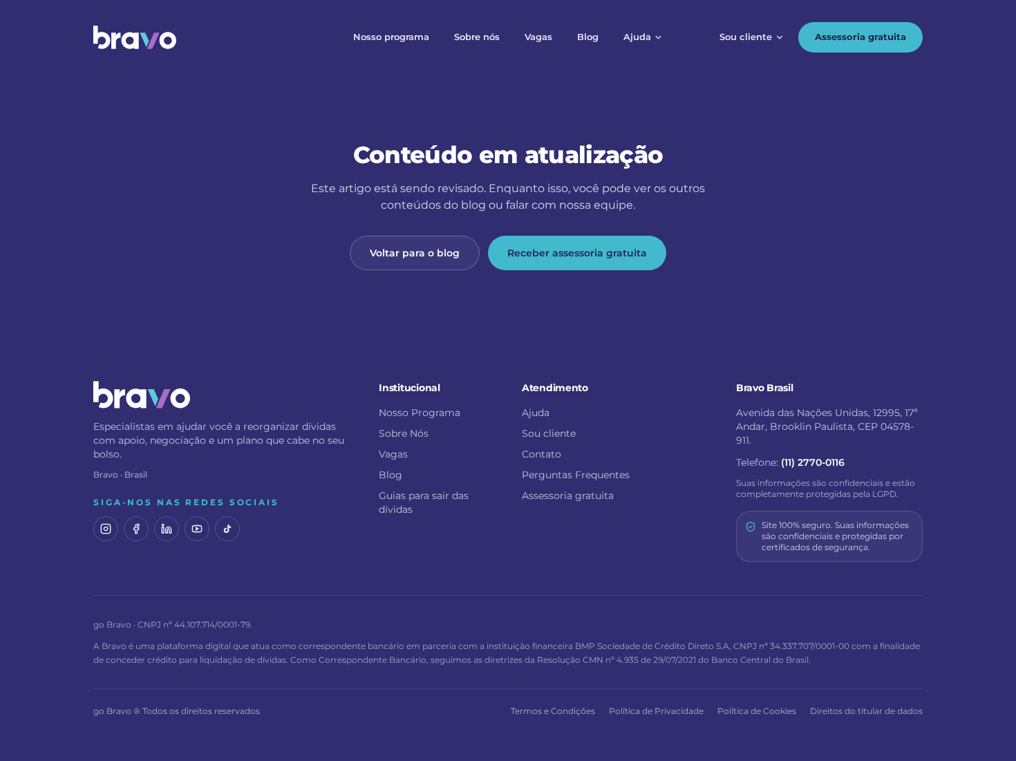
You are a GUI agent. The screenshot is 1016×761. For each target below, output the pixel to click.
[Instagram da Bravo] (105, 528)
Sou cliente (745, 36)
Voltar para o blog (415, 253)
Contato (541, 454)
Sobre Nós (404, 433)
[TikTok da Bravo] (227, 528)
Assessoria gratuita (860, 36)
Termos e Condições (553, 711)
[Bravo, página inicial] (134, 37)
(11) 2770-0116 (813, 462)
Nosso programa (391, 36)
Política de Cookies (756, 711)
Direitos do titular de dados (866, 711)
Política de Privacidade (656, 711)
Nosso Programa (419, 412)
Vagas (538, 36)
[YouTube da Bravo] (197, 528)
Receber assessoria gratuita (577, 253)
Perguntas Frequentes (576, 475)
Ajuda (637, 36)
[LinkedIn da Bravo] (166, 528)
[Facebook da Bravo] (136, 528)
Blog (588, 36)
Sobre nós (477, 36)
